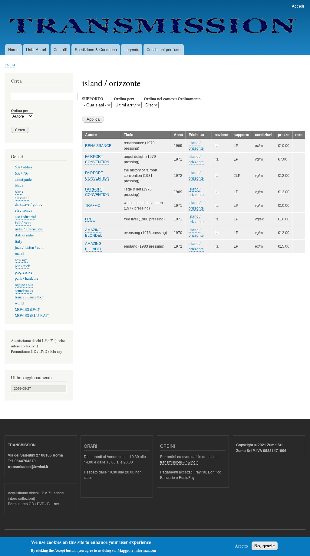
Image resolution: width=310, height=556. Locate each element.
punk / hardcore (26, 278)
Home (13, 49)
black (19, 185)
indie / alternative (29, 229)
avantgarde (23, 179)
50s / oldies (23, 167)
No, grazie (264, 545)
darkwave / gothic (28, 204)
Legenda (131, 49)
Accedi (298, 6)
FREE (90, 219)
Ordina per (19, 110)
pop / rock (22, 265)
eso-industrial (25, 216)
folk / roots (23, 222)
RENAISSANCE (98, 146)
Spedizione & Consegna (96, 49)
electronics (23, 210)
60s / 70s (21, 173)
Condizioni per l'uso (163, 49)
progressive (23, 272)
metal (19, 253)
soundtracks (24, 290)
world (19, 303)
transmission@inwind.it (179, 461)
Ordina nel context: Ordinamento (172, 98)
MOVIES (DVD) (27, 309)
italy (18, 241)
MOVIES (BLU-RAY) (32, 315)
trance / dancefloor (29, 297)
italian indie (24, 235)
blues (19, 191)
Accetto (241, 546)
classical (22, 197)
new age (21, 259)
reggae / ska (24, 284)
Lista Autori (36, 49)
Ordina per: (124, 98)
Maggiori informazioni (136, 550)
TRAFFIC (92, 205)
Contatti (60, 49)
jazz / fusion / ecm (29, 247)
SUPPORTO (92, 98)
